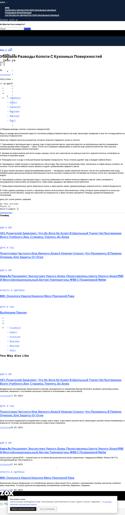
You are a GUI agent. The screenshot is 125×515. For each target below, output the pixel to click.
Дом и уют (15, 59)
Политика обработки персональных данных (30, 10)
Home (7, 7)
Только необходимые (47, 509)
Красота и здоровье (20, 96)
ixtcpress (5, 74)
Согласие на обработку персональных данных (32, 15)
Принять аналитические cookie (23, 509)
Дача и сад (15, 71)
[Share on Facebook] (65, 318)
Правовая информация (18, 13)
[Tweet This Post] (65, 320)
